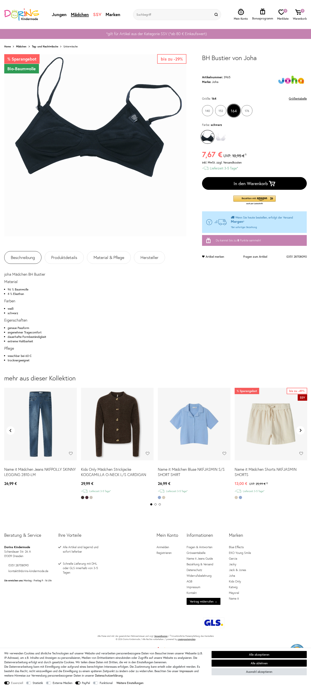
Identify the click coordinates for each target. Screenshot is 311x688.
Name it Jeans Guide (200, 558)
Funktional (106, 683)
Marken (113, 14)
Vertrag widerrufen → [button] (203, 601)
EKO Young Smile (240, 553)
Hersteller (149, 257)
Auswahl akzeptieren (259, 672)
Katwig (233, 587)
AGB (189, 581)
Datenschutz (194, 570)
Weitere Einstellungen (129, 683)
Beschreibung (23, 257)
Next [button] (300, 430)
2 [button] (155, 504)
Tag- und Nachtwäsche (45, 46)
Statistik (38, 683)
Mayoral (234, 593)
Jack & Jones (237, 570)
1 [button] (151, 504)
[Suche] (216, 14)
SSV (97, 14)
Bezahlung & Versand (200, 564)
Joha (232, 576)
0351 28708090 (296, 257)
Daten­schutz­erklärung (109, 675)
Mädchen (80, 14)
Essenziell (17, 683)
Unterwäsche (70, 46)
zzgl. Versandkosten (229, 162)
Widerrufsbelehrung (199, 576)
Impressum (193, 587)
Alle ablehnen (259, 663)
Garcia (233, 558)
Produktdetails (64, 257)
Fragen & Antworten (199, 547)
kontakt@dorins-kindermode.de (28, 571)
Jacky (232, 564)
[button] (254, 200)
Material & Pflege (109, 257)
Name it (234, 598)
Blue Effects (236, 547)
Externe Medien (62, 683)
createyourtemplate (186, 639)
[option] (155, 34)
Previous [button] (10, 430)
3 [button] (160, 504)
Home (7, 46)
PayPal (86, 683)
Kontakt (192, 593)
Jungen (59, 14)
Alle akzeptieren (259, 654)
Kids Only (235, 581)
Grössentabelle (196, 553)
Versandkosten (161, 636)
